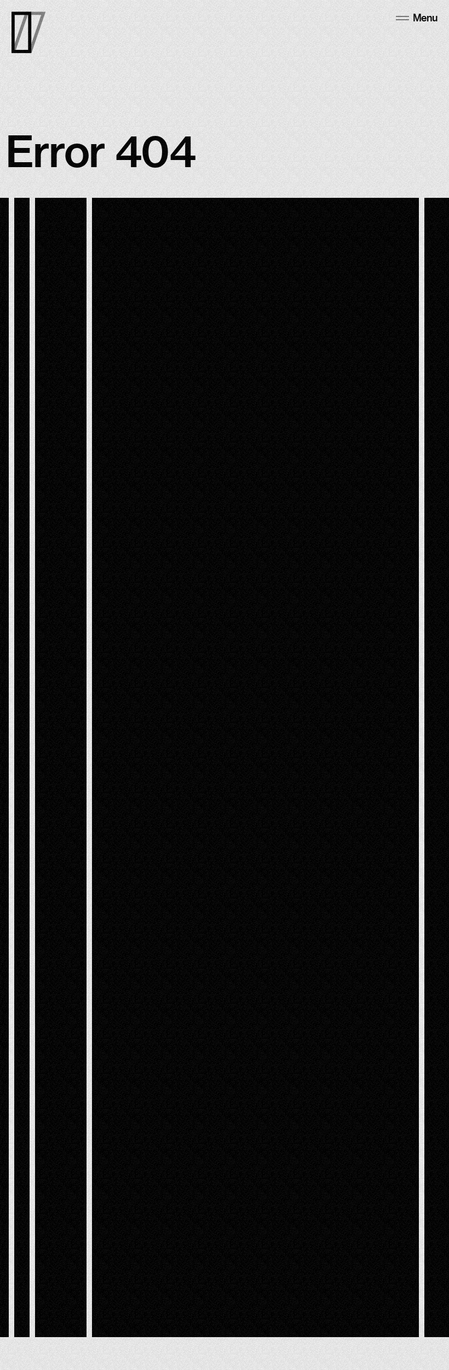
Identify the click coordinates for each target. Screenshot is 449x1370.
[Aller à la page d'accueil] (28, 32)
